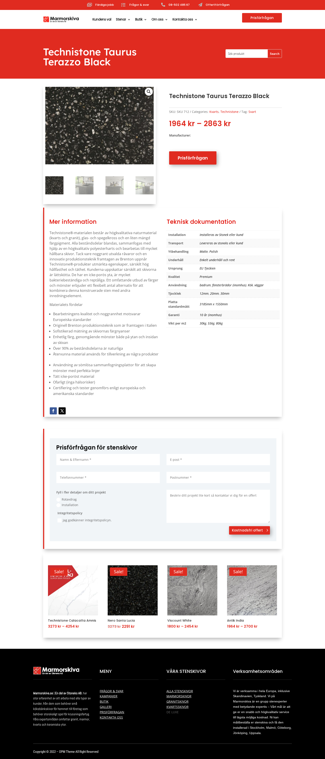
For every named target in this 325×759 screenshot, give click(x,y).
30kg (203, 323)
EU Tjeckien (207, 268)
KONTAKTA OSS (111, 717)
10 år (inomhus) (211, 315)
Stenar (121, 19)
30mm (224, 293)
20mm (214, 293)
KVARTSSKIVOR (177, 707)
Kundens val (101, 19)
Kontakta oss (182, 19)
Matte (204, 251)
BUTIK (104, 701)
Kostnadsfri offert (247, 530)
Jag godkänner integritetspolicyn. (87, 520)
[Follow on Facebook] (53, 410)
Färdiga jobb (104, 5)
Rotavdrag (69, 499)
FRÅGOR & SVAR (111, 691)
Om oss (157, 19)
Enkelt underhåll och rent (217, 260)
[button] (149, 92)
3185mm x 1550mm (214, 304)
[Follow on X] (62, 410)
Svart (252, 112)
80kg (219, 323)
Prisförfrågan (262, 17)
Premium (206, 277)
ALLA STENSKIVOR (179, 691)
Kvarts (214, 112)
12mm (204, 293)
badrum (205, 285)
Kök (250, 285)
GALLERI (106, 707)
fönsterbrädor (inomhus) (229, 285)
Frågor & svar (139, 5)
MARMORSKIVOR (178, 696)
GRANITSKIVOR (177, 701)
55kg (211, 323)
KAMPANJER (108, 696)
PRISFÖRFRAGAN (112, 712)
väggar (259, 285)
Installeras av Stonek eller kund (221, 235)
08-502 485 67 (179, 5)
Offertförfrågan (217, 5)
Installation (70, 505)
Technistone (229, 112)
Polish (213, 251)
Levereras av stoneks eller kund (221, 243)
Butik (138, 19)
